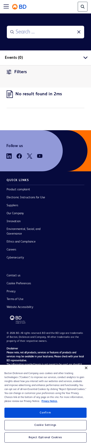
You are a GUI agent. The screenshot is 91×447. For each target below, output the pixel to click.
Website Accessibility (20, 307)
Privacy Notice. (49, 401)
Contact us (13, 275)
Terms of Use (15, 299)
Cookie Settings (45, 425)
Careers (11, 249)
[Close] (86, 368)
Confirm (45, 412)
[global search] (82, 6)
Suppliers (12, 205)
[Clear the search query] (79, 32)
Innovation (14, 221)
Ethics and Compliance (21, 241)
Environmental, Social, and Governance (23, 231)
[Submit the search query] (12, 32)
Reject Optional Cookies (45, 437)
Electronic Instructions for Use (26, 197)
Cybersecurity (15, 257)
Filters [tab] (20, 72)
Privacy (11, 291)
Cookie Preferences (19, 283)
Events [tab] (14, 58)
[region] (45, 406)
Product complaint (18, 189)
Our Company (15, 213)
